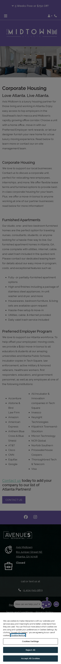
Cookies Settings (30, 641)
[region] (30, 638)
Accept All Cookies (30, 658)
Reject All (30, 650)
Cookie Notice (18, 635)
